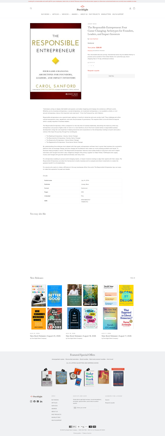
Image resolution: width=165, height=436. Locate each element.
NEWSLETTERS (106, 14)
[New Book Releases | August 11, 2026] (118, 307)
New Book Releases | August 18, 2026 (81, 336)
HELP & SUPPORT (118, 14)
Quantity (91, 62)
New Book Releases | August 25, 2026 (45, 336)
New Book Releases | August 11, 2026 (116, 336)
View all (132, 278)
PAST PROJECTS (94, 14)
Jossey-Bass (92, 23)
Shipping (90, 50)
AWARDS (75, 14)
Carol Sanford (94, 39)
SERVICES (65, 14)
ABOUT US (84, 14)
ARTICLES (55, 14)
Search (107, 400)
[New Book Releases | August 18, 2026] (82, 307)
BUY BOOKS (45, 14)
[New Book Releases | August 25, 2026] (46, 307)
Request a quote (93, 71)
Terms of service (86, 433)
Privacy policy (77, 433)
